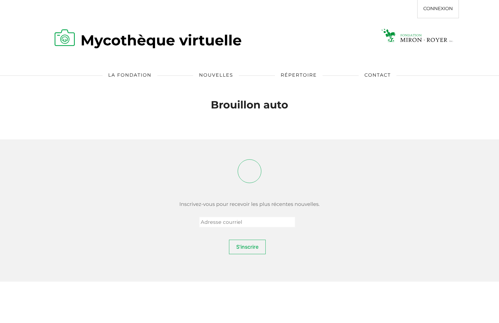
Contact (377, 75)
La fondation (130, 75)
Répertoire (299, 75)
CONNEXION (438, 9)
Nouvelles (216, 75)
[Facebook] (249, 171)
